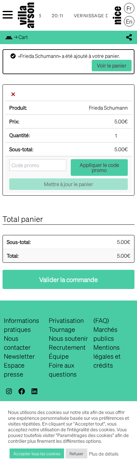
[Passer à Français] (129, 8)
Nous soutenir (68, 338)
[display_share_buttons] (129, 37)
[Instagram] (9, 391)
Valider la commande (68, 279)
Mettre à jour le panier (68, 184)
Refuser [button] (76, 453)
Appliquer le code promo (99, 167)
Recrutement (67, 347)
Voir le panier (111, 65)
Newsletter (19, 356)
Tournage (62, 329)
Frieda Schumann (108, 107)
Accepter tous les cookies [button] (36, 453)
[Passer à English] (129, 21)
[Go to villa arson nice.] (9, 37)
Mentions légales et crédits (107, 356)
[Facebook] (21, 391)
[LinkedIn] (34, 391)
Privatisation (66, 320)
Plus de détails (104, 453)
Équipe (59, 356)
